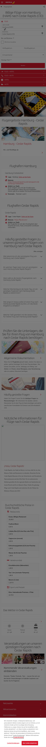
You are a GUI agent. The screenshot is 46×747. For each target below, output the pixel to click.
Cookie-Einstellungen (13, 743)
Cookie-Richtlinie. (19, 737)
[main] (23, 732)
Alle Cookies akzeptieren (30, 743)
